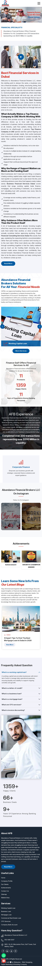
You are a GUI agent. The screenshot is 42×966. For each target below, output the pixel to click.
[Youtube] (11, 951)
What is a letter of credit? (12, 688)
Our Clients (4, 884)
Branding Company (20, 964)
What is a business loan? (12, 694)
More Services (21, 351)
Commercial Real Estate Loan (11, 918)
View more (9, 644)
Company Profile (6, 881)
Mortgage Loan (6, 915)
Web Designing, (27, 962)
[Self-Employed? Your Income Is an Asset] (31, 516)
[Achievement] (10, 556)
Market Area (5, 898)
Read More (8, 263)
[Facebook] (3, 951)
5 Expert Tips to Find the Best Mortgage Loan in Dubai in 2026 (18, 639)
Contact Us (5, 891)
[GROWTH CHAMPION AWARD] (31, 556)
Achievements (6, 888)
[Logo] (5, 3)
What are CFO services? (11, 705)
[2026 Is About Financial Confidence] (10, 516)
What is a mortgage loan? (12, 699)
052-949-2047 (9, 940)
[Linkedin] (7, 951)
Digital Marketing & (7, 964)
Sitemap (4, 894)
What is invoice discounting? (13, 710)
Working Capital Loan (8, 908)
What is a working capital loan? (14, 672)
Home (3, 878)
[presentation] (2, 326)
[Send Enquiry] (3, 961)
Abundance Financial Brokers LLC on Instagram (21, 491)
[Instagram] (15, 951)
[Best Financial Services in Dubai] (21, 57)
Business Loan (6, 911)
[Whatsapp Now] (3, 955)
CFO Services (6, 921)
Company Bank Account (9, 925)
